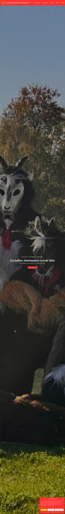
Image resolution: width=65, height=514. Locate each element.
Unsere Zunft (37, 2)
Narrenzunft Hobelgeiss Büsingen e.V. (18, 3)
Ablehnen (51, 509)
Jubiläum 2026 (45, 2)
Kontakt (57, 2)
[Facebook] (61, 2)
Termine (52, 2)
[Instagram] (63, 2)
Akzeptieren (44, 509)
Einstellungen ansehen (59, 509)
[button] (63, 498)
